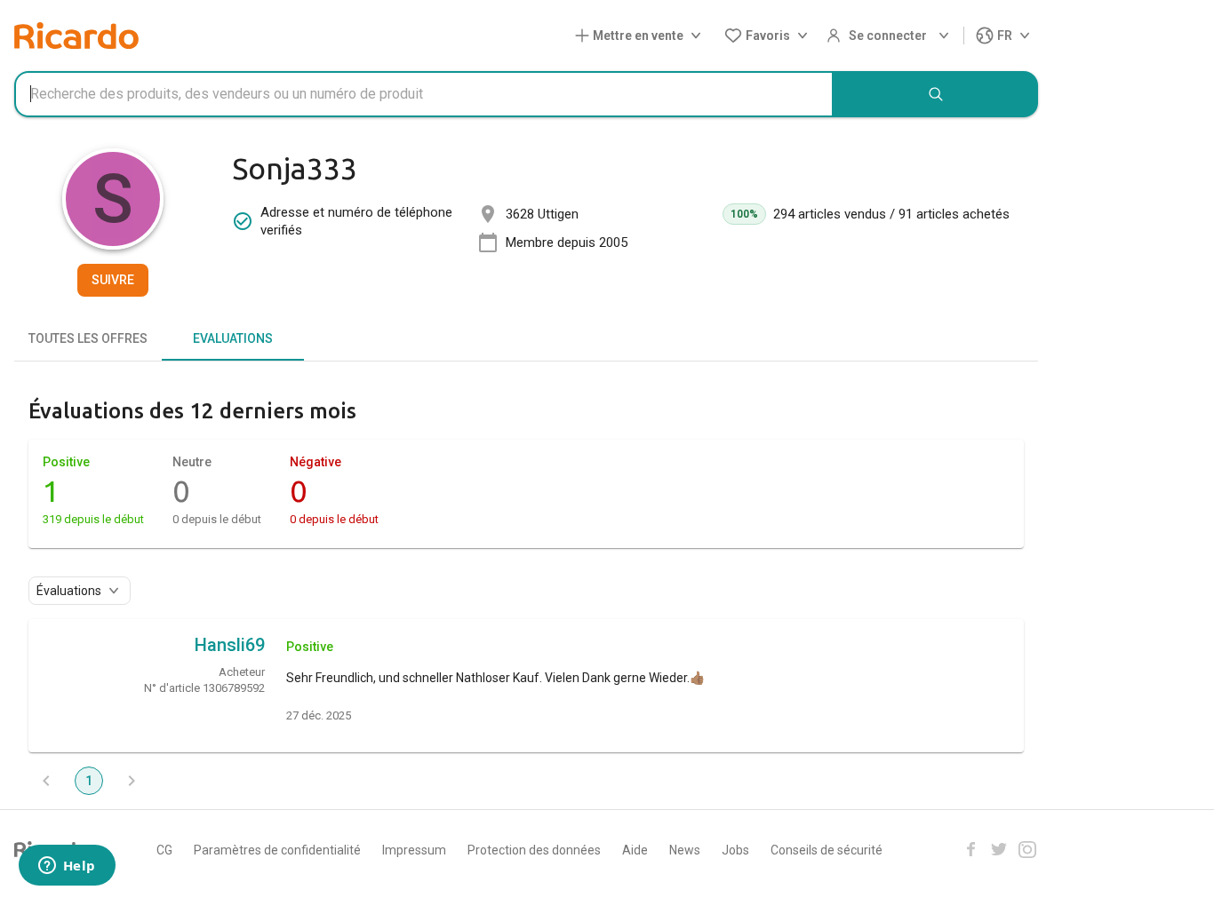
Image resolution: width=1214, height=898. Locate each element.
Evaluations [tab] (233, 338)
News (684, 850)
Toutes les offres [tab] (88, 338)
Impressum (414, 850)
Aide (635, 850)
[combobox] (424, 94)
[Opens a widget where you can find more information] (67, 867)
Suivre (113, 280)
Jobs (735, 850)
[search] (936, 94)
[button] (642, 36)
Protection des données (534, 850)
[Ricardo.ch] (76, 35)
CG (164, 850)
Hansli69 (230, 645)
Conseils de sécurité (827, 850)
